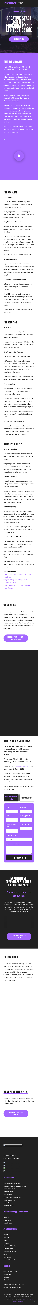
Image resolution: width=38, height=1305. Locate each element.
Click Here (15, 1158)
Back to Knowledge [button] (19, 39)
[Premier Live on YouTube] (12, 1171)
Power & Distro (9, 1249)
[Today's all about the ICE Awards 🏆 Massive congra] (28, 1041)
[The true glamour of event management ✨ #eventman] (28, 1029)
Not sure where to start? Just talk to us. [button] (16, 638)
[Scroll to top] (34, 1301)
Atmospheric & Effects (11, 1251)
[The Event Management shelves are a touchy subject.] (9, 1007)
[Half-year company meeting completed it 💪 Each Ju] (28, 1018)
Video (5, 1240)
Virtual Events (8, 1194)
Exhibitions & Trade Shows (12, 1197)
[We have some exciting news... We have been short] (9, 1064)
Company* (23, 807)
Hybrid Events (8, 1192)
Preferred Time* (11, 835)
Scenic (6, 1254)
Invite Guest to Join (10, 825)
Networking (7, 1257)
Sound (6, 1235)
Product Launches (9, 1200)
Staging (6, 1243)
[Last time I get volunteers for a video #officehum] (28, 1064)
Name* (8, 807)
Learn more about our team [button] (19, 936)
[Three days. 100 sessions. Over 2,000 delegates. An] (28, 1007)
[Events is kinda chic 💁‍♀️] (28, 995)
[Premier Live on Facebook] (13, 1169)
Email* (8, 816)
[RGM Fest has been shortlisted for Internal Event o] (9, 1018)
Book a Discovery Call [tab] (11, 798)
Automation (7, 1220)
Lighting (6, 1237)
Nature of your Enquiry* (13, 844)
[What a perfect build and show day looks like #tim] (9, 995)
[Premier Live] (13, 3)
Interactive (7, 1217)
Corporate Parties (9, 1189)
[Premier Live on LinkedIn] (12, 1163)
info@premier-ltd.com (22, 766)
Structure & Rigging (10, 1246)
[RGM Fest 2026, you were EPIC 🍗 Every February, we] (9, 1041)
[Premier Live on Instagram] (13, 1166)
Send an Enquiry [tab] (26, 798)
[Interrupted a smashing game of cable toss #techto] (9, 1029)
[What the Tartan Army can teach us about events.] (9, 1075)
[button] (19, 156)
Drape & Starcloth (9, 1260)
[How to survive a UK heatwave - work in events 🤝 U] (28, 1052)
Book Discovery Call (19, 858)
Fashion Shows (9, 1206)
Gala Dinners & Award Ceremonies (15, 1186)
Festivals (7, 1203)
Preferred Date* (25, 824)
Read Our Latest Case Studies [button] (16, 1113)
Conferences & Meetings (12, 1183)
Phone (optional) (25, 816)
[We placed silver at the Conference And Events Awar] (9, 1052)
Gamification (8, 1223)
